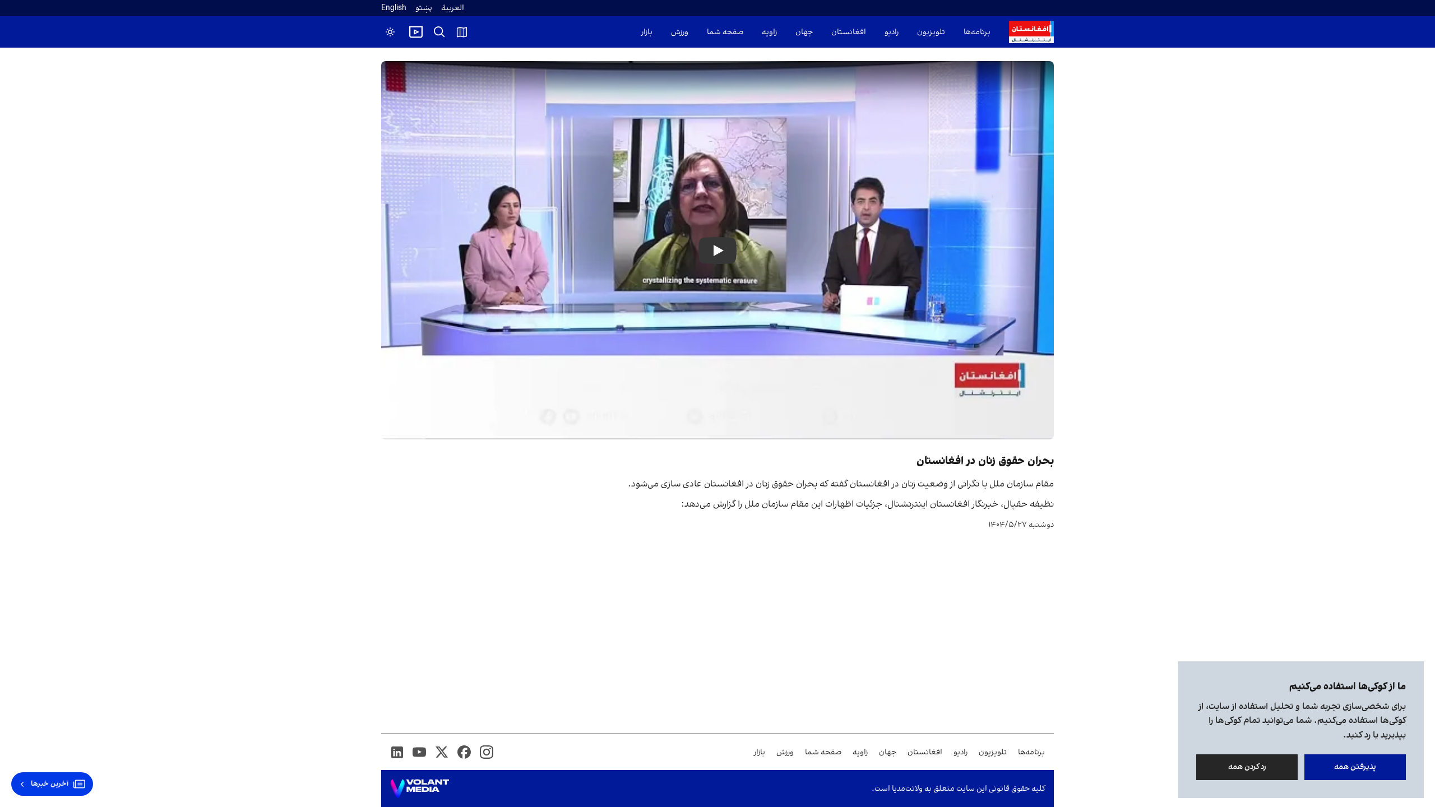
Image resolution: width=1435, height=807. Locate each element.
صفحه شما (725, 32)
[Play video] (416, 32)
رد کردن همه (1247, 767)
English (393, 8)
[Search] (439, 32)
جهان (804, 32)
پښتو (423, 8)
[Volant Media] (419, 788)
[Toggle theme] (390, 32)
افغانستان (848, 32)
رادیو (892, 32)
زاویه (769, 32)
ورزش (679, 32)
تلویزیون (931, 32)
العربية (452, 8)
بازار (646, 32)
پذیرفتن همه (1355, 767)
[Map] (461, 32)
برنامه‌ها (977, 32)
